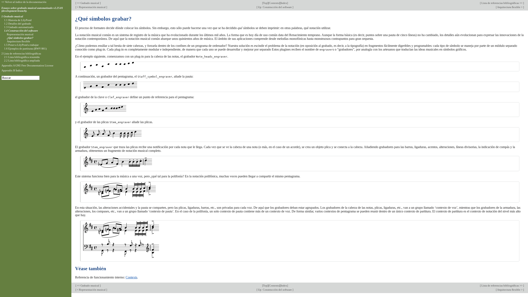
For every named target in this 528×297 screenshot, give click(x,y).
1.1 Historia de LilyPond (18, 20)
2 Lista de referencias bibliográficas (21, 53)
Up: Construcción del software (274, 7)
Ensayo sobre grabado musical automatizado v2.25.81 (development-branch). (32, 9)
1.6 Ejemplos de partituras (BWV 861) (25, 48)
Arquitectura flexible (18, 41)
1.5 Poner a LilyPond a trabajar (21, 44)
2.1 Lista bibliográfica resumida (22, 57)
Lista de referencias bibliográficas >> (502, 3)
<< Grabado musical (88, 3)
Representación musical (20, 34)
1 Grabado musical (12, 16)
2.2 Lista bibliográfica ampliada (22, 60)
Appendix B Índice (12, 70)
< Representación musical (91, 7)
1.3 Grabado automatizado (19, 27)
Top (265, 3)
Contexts (131, 277)
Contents (274, 3)
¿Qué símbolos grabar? (20, 37)
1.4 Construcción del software (21, 30)
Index (284, 3)
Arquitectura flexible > (510, 7)
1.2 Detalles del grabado (17, 23)
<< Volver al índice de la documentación (23, 2)
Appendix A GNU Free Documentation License (27, 65)
